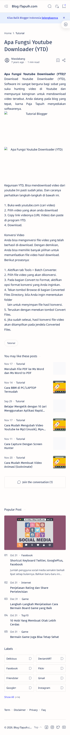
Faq (43, 710)
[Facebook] (27, 555)
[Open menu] (6, 6)
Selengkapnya (50, 17)
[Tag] (20, 363)
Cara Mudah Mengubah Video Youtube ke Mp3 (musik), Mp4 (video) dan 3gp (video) (24, 427)
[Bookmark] (63, 6)
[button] (12, 697)
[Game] (25, 598)
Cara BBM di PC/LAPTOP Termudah (20, 389)
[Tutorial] (11, 343)
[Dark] (56, 6)
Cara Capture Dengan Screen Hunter (23, 446)
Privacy (33, 710)
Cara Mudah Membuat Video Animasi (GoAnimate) (23, 464)
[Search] (49, 6)
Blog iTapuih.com (25, 6)
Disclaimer (20, 710)
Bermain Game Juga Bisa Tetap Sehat (34, 637)
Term (7, 710)
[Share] (64, 60)
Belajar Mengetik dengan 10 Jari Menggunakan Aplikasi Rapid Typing (25, 408)
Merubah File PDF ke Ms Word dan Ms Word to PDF (24, 371)
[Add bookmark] (58, 60)
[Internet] (26, 582)
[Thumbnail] (59, 368)
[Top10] (24, 615)
